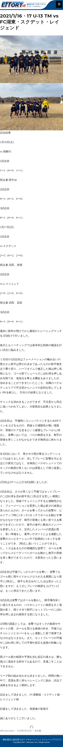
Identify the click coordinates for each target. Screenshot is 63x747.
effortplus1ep (7, 730)
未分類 (38, 730)
